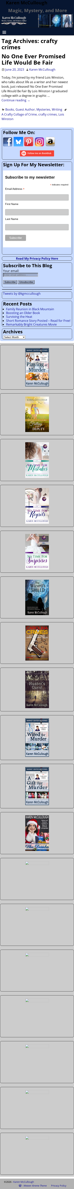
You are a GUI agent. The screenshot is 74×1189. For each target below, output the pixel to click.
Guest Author (25, 109)
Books (9, 109)
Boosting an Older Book (23, 313)
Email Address (14, 189)
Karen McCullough (23, 1182)
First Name (11, 203)
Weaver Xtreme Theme (35, 1185)
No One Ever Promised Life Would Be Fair (33, 59)
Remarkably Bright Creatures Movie (31, 324)
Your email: (11, 271)
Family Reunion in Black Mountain (30, 309)
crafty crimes (47, 114)
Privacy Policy (58, 1185)
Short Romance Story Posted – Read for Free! (38, 321)
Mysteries (43, 109)
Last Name (11, 218)
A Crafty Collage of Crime (19, 114)
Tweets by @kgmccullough (22, 293)
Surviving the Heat (19, 317)
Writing (57, 109)
